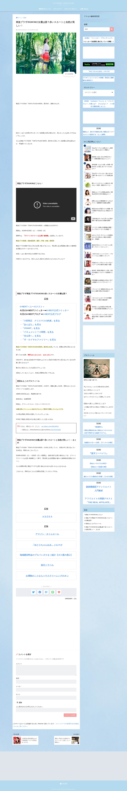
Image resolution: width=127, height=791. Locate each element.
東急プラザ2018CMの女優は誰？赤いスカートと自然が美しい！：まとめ (98, 528)
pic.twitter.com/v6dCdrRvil (49, 426)
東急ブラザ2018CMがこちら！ (93, 514)
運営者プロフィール (45, 9)
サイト (18, 694)
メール (18, 686)
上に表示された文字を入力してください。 (30, 707)
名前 (18, 678)
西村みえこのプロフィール (92, 524)
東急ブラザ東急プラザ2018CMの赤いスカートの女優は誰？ (98, 519)
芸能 (75, 598)
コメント (19, 664)
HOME (64, 784)
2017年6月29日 (56, 430)
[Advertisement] (46, 90)
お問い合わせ (84, 9)
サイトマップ (57, 9)
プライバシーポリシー (70, 9)
